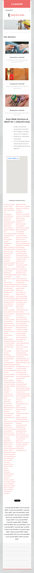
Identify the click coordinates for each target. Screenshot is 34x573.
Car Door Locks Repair (10, 300)
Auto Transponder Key (21, 337)
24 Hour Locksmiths (9, 480)
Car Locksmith (7, 276)
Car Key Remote (20, 304)
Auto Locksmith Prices (9, 435)
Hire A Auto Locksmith (9, 222)
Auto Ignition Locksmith (10, 269)
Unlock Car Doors (8, 253)
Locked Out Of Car (8, 304)
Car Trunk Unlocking (9, 343)
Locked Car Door (20, 446)
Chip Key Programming (10, 274)
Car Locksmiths (20, 226)
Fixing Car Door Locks (21, 284)
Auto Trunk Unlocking (9, 384)
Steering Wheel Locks (21, 255)
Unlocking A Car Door (21, 425)
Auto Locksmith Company (22, 421)
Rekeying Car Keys (21, 272)
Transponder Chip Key (9, 249)
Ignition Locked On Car (10, 247)
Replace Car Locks (9, 433)
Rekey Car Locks (8, 251)
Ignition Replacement (21, 298)
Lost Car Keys (19, 315)
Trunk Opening (20, 448)
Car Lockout (7, 462)
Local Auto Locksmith (21, 444)
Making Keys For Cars (9, 407)
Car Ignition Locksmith (21, 329)
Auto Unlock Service (21, 317)
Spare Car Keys (8, 427)
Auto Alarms (19, 212)
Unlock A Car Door (8, 464)
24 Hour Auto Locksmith (22, 355)
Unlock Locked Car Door (22, 435)
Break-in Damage (8, 339)
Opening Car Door (20, 261)
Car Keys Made (20, 233)
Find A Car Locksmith (21, 286)
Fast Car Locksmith (9, 208)
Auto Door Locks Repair (22, 351)
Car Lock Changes (8, 314)
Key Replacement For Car (22, 366)
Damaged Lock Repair (9, 364)
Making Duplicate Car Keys (23, 314)
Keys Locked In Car (21, 292)
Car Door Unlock (8, 206)
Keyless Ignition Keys (21, 278)
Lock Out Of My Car (9, 345)
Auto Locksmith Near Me (22, 437)
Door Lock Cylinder (9, 484)
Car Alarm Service (20, 439)
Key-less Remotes (8, 216)
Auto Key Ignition (8, 288)
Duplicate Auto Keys (21, 431)
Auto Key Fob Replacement (23, 396)
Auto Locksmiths (8, 446)
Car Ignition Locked (21, 259)
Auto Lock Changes (9, 413)
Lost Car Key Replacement (23, 376)
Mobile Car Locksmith (21, 241)
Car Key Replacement (9, 298)
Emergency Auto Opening (22, 442)
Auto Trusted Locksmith (10, 421)
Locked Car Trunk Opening (23, 216)
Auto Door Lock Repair (9, 429)
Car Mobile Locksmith (21, 419)
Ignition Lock (19, 401)
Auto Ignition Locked (21, 302)
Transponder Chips (21, 249)
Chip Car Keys (19, 308)
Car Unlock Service (21, 429)
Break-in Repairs (20, 218)
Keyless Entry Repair (21, 384)
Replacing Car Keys (9, 302)
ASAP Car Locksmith (9, 374)
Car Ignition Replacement (22, 358)
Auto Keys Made (20, 247)
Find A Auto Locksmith (9, 286)
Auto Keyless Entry (8, 458)
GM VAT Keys (7, 355)
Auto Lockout (7, 399)
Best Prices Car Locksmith (22, 214)
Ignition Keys (7, 401)
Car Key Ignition (20, 231)
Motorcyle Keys (20, 312)
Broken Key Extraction (9, 263)
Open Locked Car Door (10, 312)
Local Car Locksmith (9, 310)
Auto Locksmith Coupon (22, 325)
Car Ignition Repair (21, 333)
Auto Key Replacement (10, 448)
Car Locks (6, 437)
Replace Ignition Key (9, 366)
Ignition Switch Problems (22, 360)
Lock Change (19, 341)
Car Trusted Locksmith (9, 482)
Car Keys (6, 372)
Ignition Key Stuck (8, 442)
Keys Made (7, 388)
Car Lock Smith (8, 403)
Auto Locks (19, 399)
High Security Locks (21, 339)
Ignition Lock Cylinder (21, 319)
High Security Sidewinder (22, 257)
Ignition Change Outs (21, 417)
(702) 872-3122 (17, 15)
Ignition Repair (7, 329)
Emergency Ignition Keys (22, 280)
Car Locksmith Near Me (10, 456)
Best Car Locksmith (21, 251)
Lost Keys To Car (20, 392)
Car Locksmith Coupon (22, 331)
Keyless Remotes (20, 294)
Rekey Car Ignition (8, 487)
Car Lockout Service (21, 235)
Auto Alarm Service (9, 235)
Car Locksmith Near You (22, 374)
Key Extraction (19, 306)
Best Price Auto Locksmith (22, 228)
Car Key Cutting (8, 321)
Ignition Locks (19, 441)
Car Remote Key (20, 282)
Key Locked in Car (20, 433)
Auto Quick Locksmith (9, 386)
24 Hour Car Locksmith (22, 347)
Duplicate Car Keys (9, 474)
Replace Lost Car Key (9, 325)
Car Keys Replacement (10, 370)
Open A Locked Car (9, 380)
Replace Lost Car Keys (22, 237)
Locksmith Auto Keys (21, 253)
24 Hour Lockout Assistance (23, 243)
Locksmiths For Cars (21, 450)
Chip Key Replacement (10, 284)
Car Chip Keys (7, 214)
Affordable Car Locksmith (22, 245)
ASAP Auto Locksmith (9, 485)
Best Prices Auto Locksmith (23, 388)
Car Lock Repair (8, 368)
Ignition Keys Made (21, 224)
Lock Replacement (8, 362)
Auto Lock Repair (8, 228)
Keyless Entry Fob (20, 427)
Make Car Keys (20, 263)
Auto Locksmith (8, 282)
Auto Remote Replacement (23, 321)
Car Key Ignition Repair (10, 233)
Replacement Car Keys (10, 452)
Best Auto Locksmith (9, 296)
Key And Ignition (8, 431)
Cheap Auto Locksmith (21, 265)
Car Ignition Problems (9, 382)
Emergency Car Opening (22, 208)
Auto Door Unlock (20, 239)
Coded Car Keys (8, 444)
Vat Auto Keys (19, 349)
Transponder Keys (8, 323)
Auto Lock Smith (8, 460)
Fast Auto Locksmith (21, 372)
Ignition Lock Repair (21, 407)
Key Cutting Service (21, 386)
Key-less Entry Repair (21, 296)
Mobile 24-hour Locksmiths (23, 206)
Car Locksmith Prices (9, 356)
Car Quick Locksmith (9, 319)
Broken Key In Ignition (21, 229)
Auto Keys (6, 237)
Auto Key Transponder (9, 454)
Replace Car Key (8, 450)
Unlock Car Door (8, 394)
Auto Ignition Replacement (23, 390)
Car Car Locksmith (21, 398)
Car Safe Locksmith (21, 368)
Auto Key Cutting (20, 267)
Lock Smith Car (20, 382)
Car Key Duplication (21, 323)
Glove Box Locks (8, 405)
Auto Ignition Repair (21, 353)
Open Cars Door (8, 327)
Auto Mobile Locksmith (9, 341)
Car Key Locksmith (21, 335)
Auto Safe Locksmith (9, 290)
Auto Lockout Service (21, 269)
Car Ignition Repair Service (23, 394)
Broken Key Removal (21, 327)
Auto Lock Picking (8, 489)
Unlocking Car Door (21, 370)
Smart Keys (19, 423)
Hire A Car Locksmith (9, 204)
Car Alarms (19, 210)
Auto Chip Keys (8, 415)
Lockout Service (20, 356)
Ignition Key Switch (21, 204)
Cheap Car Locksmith (21, 271)
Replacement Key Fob (21, 300)
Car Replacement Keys (22, 310)
